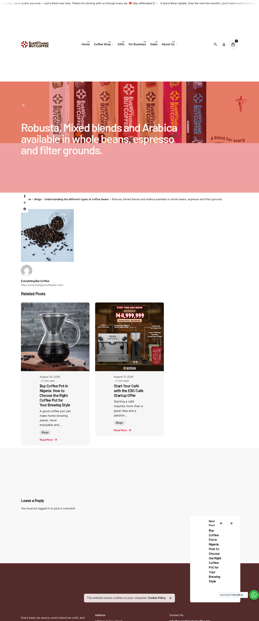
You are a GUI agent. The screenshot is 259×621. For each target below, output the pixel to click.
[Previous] (221, 523)
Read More (46, 439)
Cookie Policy (157, 598)
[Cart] (233, 44)
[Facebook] (24, 196)
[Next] (231, 523)
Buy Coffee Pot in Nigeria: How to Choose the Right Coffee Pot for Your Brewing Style (55, 395)
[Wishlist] (224, 44)
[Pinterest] (24, 209)
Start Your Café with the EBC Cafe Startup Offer (128, 390)
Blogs (45, 432)
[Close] (170, 598)
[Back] (24, 105)
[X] (24, 203)
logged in (44, 508)
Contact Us (176, 615)
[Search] (215, 44)
